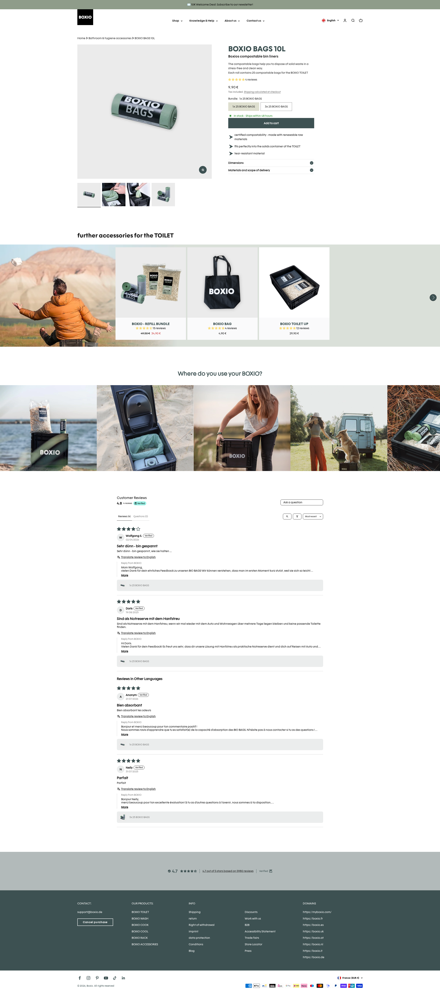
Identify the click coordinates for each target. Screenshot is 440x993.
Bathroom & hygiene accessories (110, 38)
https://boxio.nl (313, 944)
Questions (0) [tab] (140, 516)
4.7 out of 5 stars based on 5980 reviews (228, 871)
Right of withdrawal (201, 925)
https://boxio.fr (313, 918)
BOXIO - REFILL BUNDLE (151, 324)
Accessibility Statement (260, 931)
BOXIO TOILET (140, 912)
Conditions (196, 944)
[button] (236, 79)
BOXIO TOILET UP (294, 324)
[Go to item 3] (138, 195)
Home (81, 38)
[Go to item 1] (89, 195)
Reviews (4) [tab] (124, 516)
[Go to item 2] (113, 195)
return (193, 918)
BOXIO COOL (140, 931)
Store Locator (253, 944)
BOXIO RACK (140, 937)
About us (230, 20)
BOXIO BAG (222, 324)
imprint (193, 931)
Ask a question (292, 502)
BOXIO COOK (140, 925)
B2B (247, 925)
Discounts (251, 912)
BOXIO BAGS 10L (145, 38)
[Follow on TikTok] (114, 978)
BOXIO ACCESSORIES (145, 944)
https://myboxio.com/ (317, 912)
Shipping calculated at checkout (262, 91)
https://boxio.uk (313, 931)
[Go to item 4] (163, 195)
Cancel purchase (95, 922)
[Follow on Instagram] (88, 978)
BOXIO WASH (140, 918)
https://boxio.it (312, 950)
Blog (192, 950)
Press (248, 950)
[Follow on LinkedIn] (123, 978)
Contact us (254, 20)
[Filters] (297, 516)
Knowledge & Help (201, 20)
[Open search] (287, 516)
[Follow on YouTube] (106, 978)
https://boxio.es (313, 925)
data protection (199, 937)
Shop (175, 20)
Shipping (195, 912)
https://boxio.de (313, 957)
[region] (144, 111)
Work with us (253, 918)
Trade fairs (252, 937)
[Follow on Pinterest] (97, 978)
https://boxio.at (313, 937)
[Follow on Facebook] (79, 978)
